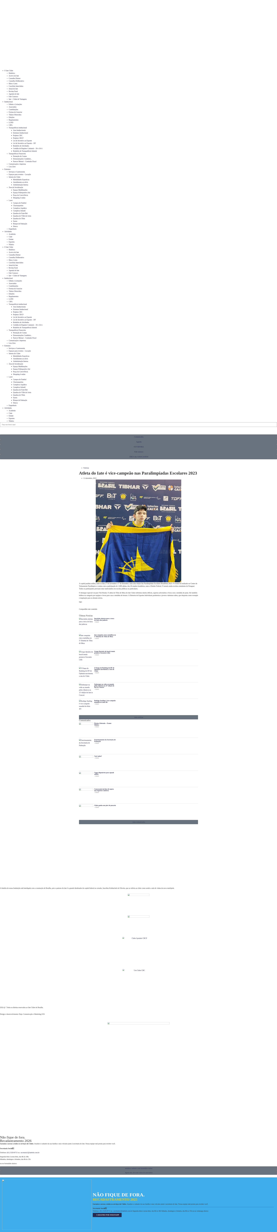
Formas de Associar (15, 112)
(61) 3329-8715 (12, 1152)
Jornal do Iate (13, 89)
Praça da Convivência (20, 195)
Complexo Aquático (20, 208)
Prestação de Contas (20, 156)
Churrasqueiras (18, 205)
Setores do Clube (14, 177)
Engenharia (12, 229)
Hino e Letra (13, 83)
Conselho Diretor (14, 78)
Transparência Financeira (17, 154)
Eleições (11, 117)
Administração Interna (20, 185)
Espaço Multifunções (20, 190)
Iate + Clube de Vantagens (18, 99)
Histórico (12, 73)
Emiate (11, 239)
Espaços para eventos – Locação (20, 174)
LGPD (11, 122)
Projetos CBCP (18, 138)
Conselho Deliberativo (16, 81)
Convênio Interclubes (16, 86)
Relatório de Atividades (21, 146)
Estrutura (7, 169)
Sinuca (15, 226)
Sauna (15, 221)
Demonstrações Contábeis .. (22, 159)
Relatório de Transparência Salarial (25, 151)
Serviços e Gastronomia (17, 172)
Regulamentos (13, 120)
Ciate (10, 237)
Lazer (11, 200)
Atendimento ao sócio (20, 182)
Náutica (11, 244)
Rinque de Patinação (20, 224)
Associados (12, 107)
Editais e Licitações (15, 104)
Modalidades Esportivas (21, 179)
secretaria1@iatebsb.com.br (30, 1152)
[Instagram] (14, 63)
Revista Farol (13, 91)
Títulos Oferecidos (15, 115)
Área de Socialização (16, 187)
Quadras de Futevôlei (20, 213)
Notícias (86, 468)
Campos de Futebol (19, 203)
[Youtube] (8, 63)
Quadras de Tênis (19, 218)
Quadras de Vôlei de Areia (22, 216)
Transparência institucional (18, 128)
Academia (12, 234)
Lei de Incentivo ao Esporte (22, 141)
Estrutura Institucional (20, 133)
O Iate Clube (8, 70)
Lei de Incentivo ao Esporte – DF (24, 143)
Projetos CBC (18, 135)
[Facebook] (2, 63)
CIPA (11, 125)
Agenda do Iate (14, 94)
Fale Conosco (13, 96)
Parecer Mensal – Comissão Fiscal (24, 161)
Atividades (8, 231)
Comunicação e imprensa (17, 164)
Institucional (8, 102)
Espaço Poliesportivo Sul (21, 192)
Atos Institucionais (19, 130)
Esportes (11, 242)
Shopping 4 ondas (19, 198)
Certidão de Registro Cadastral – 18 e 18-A (28, 148)
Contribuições (13, 109)
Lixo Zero (12, 167)
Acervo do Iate (14, 76)
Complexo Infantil (19, 211)
